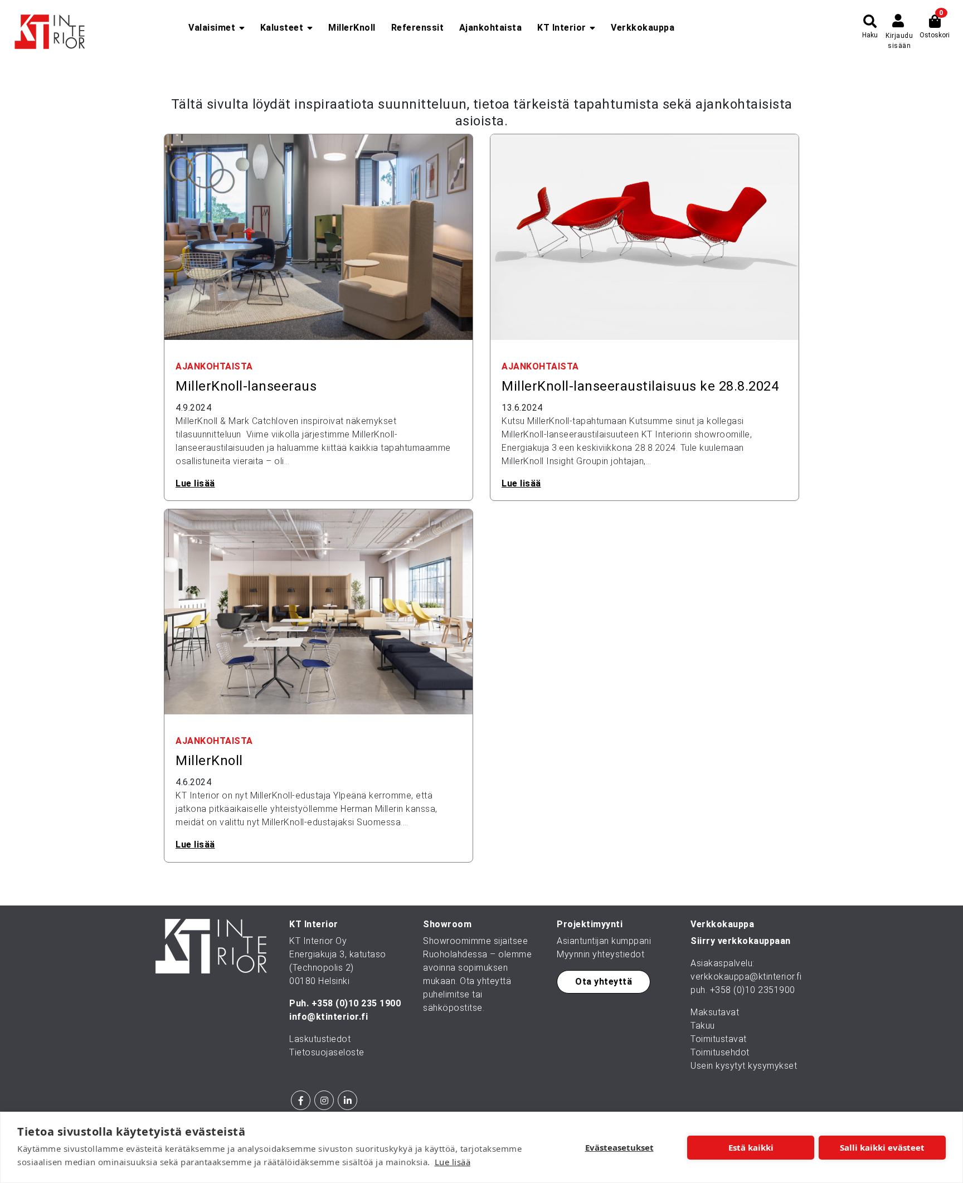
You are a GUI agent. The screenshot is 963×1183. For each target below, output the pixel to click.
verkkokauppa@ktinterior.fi (745, 976)
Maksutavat (714, 1012)
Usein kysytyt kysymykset (743, 1065)
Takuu (702, 1025)
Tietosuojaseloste (326, 1052)
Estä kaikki (751, 1147)
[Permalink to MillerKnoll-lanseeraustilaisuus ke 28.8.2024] (644, 236)
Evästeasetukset (619, 1147)
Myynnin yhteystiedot (600, 954)
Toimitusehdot (720, 1052)
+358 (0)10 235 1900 (356, 1003)
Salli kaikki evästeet (882, 1147)
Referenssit (417, 27)
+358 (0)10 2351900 (752, 990)
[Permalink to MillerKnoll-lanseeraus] (318, 236)
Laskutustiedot (320, 1039)
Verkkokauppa (642, 27)
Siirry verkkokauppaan (740, 941)
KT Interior (561, 27)
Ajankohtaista (490, 27)
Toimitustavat (718, 1039)
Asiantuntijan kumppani (604, 941)
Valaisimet (211, 27)
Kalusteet (282, 27)
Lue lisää (453, 1161)
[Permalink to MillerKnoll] (318, 611)
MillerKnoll (352, 27)
